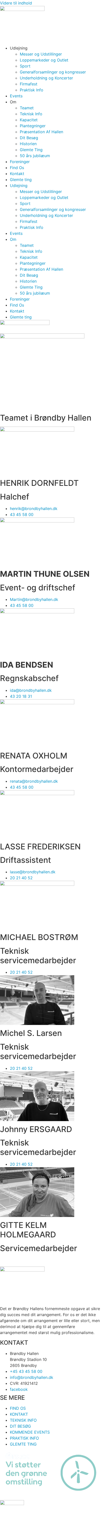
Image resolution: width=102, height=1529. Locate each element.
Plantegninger (33, 125)
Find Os (17, 167)
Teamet (27, 107)
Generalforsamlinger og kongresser (53, 71)
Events (16, 95)
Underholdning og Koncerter (46, 77)
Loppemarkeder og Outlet (44, 60)
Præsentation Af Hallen (41, 131)
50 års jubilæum (35, 155)
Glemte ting (21, 179)
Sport (25, 66)
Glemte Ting (31, 149)
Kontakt (17, 173)
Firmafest (28, 83)
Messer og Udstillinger (41, 54)
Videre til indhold (16, 2)
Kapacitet (29, 119)
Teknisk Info (31, 113)
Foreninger (20, 161)
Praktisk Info (31, 89)
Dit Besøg (29, 137)
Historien (28, 143)
